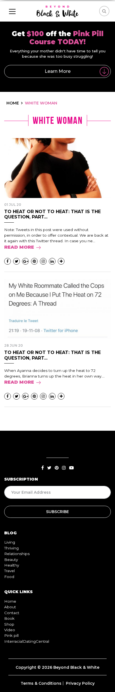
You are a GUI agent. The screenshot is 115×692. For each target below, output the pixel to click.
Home (10, 601)
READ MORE (19, 247)
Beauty (11, 559)
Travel (9, 570)
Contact (11, 613)
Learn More (58, 71)
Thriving (11, 548)
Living (9, 542)
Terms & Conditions (41, 683)
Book (9, 618)
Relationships (17, 553)
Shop (9, 624)
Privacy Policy (80, 683)
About (10, 607)
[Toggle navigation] (12, 11)
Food (9, 576)
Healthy (11, 565)
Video (9, 630)
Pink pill (11, 635)
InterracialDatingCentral (26, 641)
